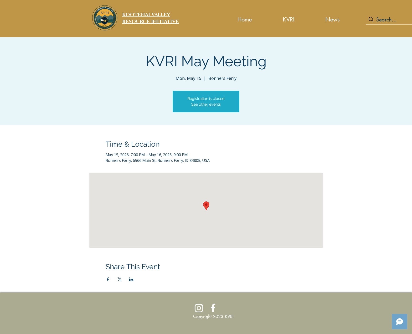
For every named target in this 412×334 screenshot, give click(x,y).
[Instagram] (199, 307)
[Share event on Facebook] (108, 279)
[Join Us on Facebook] (213, 307)
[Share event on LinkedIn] (131, 279)
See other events (206, 104)
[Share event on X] (119, 279)
